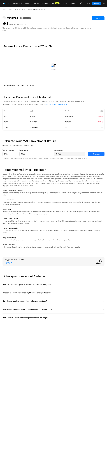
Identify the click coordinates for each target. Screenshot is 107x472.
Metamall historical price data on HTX (57, 104)
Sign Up (98, 18)
